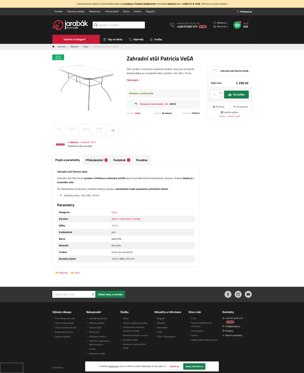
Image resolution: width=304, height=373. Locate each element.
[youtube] (248, 294)
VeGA (137, 113)
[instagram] (238, 294)
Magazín (150, 11)
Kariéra (137, 11)
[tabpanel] (125, 216)
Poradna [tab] (141, 160)
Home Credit (234, 116)
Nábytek (74, 46)
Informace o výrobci (130, 219)
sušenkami (114, 366)
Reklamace (94, 11)
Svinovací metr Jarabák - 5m (154, 104)
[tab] (97, 160)
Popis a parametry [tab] (67, 159)
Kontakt (59, 11)
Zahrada (62, 46)
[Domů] (55, 47)
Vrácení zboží (111, 11)
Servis (126, 11)
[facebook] (228, 294)
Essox (222, 116)
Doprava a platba (75, 11)
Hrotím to (174, 366)
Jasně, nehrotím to (194, 366)
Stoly (86, 46)
